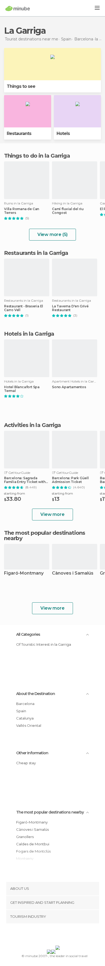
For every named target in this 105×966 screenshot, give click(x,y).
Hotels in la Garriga (29, 334)
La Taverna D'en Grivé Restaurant (70, 308)
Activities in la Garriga (32, 425)
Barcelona (25, 703)
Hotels (63, 133)
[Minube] (17, 8)
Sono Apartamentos (69, 387)
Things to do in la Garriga (37, 155)
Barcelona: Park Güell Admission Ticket (70, 480)
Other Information (32, 752)
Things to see (21, 86)
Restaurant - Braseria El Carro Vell (23, 308)
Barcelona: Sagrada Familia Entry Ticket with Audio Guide (25, 480)
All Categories (28, 634)
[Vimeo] (58, 936)
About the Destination (35, 693)
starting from (14, 493)
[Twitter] (51, 936)
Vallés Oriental (28, 725)
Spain (21, 711)
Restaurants (19, 133)
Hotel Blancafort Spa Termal (22, 389)
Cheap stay (26, 763)
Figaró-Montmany (24, 573)
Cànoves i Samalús (72, 573)
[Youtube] (65, 936)
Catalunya (25, 718)
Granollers (25, 837)
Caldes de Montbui (32, 844)
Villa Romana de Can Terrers (21, 211)
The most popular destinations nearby (44, 535)
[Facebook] (44, 936)
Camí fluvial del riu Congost (68, 211)
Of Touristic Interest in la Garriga (43, 644)
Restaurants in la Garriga (36, 253)
